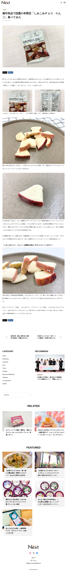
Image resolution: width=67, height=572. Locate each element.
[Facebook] (37, 553)
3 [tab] (51, 370)
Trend (4, 368)
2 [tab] (49, 370)
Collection (5, 362)
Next (3, 365)
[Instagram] (30, 553)
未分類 (4, 383)
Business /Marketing (8, 374)
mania (4, 356)
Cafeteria (5, 377)
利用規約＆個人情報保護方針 (33, 563)
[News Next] (7, 2)
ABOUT (33, 557)
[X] (33, 553)
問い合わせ (33, 560)
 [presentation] (64, 409)
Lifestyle (4, 371)
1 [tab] (48, 370)
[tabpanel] (50, 368)
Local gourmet (6, 380)
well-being (5, 359)
